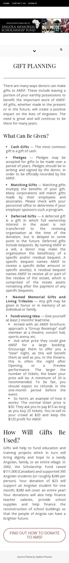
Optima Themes (44, 556)
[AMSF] (34, 25)
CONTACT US (19, 3)
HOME (6, 3)
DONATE (32, 3)
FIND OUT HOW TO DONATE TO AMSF (34, 535)
